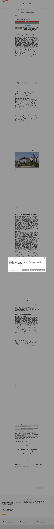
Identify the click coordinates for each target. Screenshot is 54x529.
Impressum (16, 270)
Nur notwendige (26, 270)
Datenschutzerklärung (12, 270)
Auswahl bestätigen (34, 270)
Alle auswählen (41, 270)
